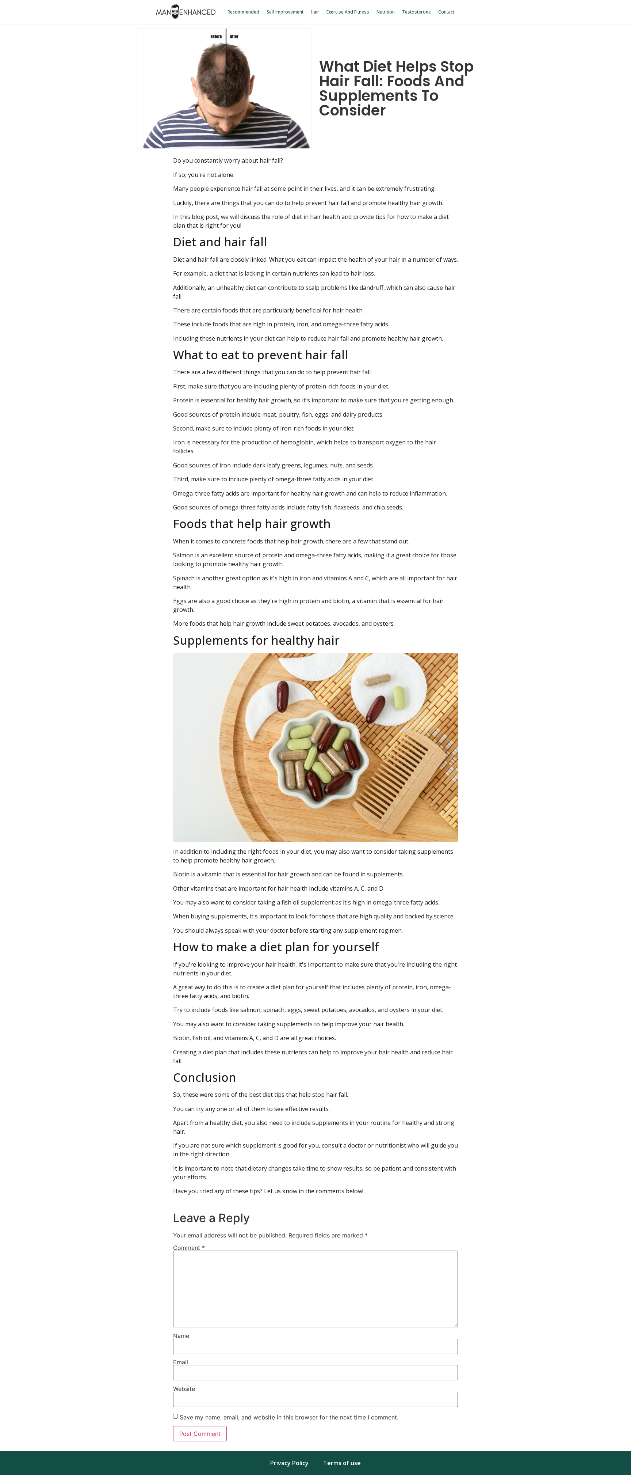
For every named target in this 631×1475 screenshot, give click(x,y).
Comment (189, 1248)
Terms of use (342, 1463)
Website (184, 1389)
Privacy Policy (289, 1463)
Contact (446, 12)
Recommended (243, 12)
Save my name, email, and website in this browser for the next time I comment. (289, 1417)
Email (180, 1362)
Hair (315, 12)
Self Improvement (285, 12)
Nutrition (385, 12)
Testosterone (416, 12)
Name (181, 1336)
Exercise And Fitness (347, 12)
